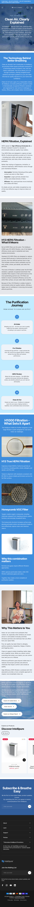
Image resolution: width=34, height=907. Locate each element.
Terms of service (23, 900)
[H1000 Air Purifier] (14, 749)
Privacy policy (10, 900)
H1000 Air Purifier (14, 766)
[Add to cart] (24, 760)
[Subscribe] (29, 806)
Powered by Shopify (20, 897)
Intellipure (14, 764)
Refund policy (16, 900)
